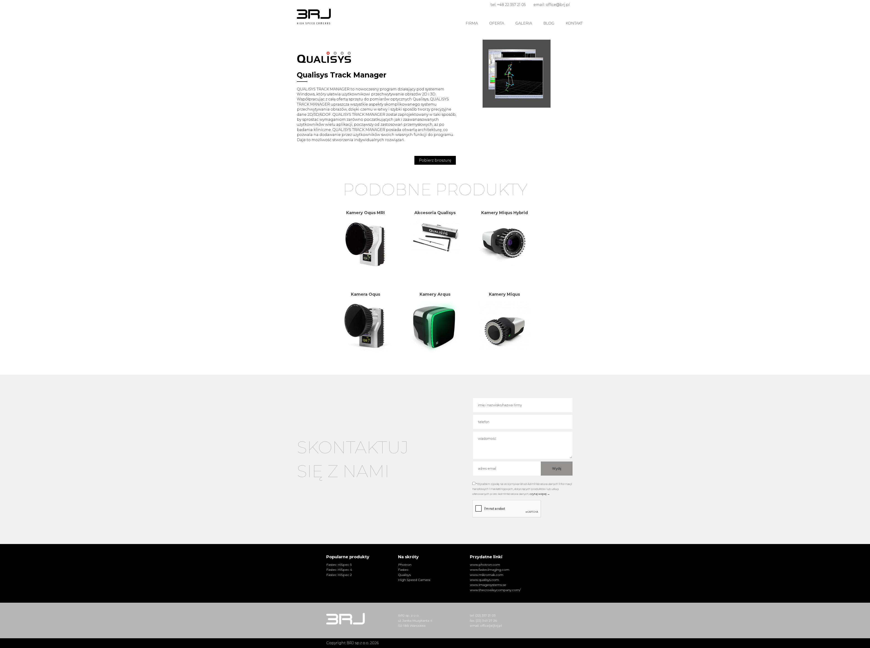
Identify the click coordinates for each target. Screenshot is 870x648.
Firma (472, 23)
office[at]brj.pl (491, 626)
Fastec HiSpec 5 (339, 565)
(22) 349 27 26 (486, 621)
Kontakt (574, 23)
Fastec (403, 570)
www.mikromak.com (486, 575)
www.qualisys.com (484, 580)
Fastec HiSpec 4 (339, 570)
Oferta (496, 23)
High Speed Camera (414, 580)
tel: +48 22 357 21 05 (508, 4)
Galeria (523, 23)
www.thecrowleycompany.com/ (495, 590)
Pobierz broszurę (435, 160)
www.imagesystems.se (488, 585)
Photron (404, 565)
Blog (548, 23)
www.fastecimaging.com (489, 570)
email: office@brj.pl (552, 4)
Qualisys (404, 575)
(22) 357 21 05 (485, 615)
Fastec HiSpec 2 (339, 575)
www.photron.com (485, 565)
